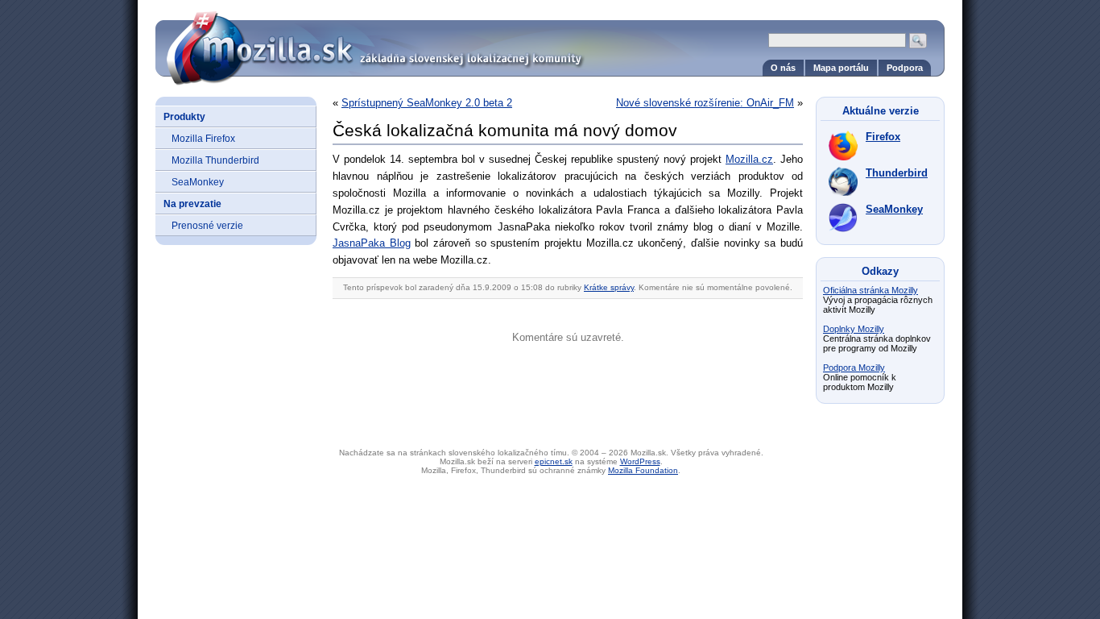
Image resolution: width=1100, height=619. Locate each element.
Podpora (905, 68)
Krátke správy (609, 287)
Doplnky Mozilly (853, 329)
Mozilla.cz (749, 159)
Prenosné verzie (207, 225)
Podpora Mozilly (854, 367)
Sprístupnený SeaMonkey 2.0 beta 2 (426, 103)
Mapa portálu (841, 68)
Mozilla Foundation (643, 470)
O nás (783, 68)
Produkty (184, 116)
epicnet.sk (554, 461)
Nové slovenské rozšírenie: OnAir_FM (705, 103)
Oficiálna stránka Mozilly (870, 290)
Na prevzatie (192, 203)
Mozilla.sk (550, 42)
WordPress (640, 461)
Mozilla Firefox (203, 138)
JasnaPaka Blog (372, 243)
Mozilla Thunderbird (215, 160)
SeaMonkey (198, 182)
